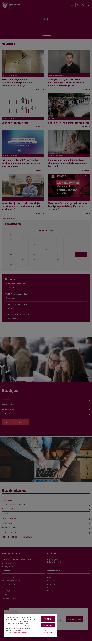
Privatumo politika (21, 632)
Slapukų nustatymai (48, 631)
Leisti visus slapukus (48, 619)
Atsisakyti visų (47, 625)
